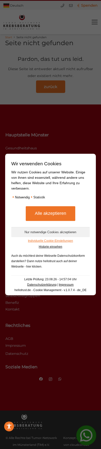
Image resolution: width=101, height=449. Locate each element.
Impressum (66, 284)
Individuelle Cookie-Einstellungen (50, 241)
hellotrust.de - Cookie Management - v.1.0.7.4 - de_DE (50, 290)
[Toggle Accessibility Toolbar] (9, 426)
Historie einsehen (50, 246)
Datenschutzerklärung (42, 284)
